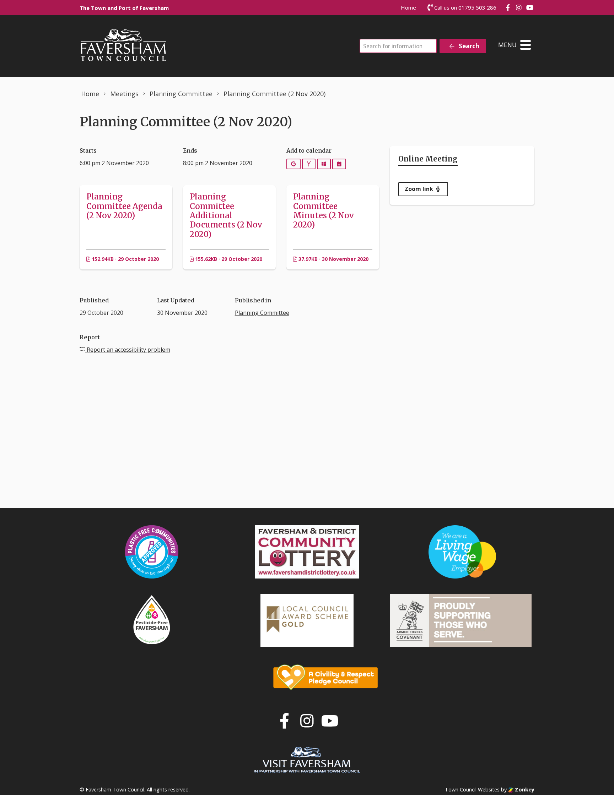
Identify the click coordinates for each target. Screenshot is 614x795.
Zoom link (420, 189)
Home (408, 7)
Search (468, 46)
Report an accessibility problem (127, 349)
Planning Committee (262, 313)
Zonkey (523, 789)
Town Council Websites (472, 789)
